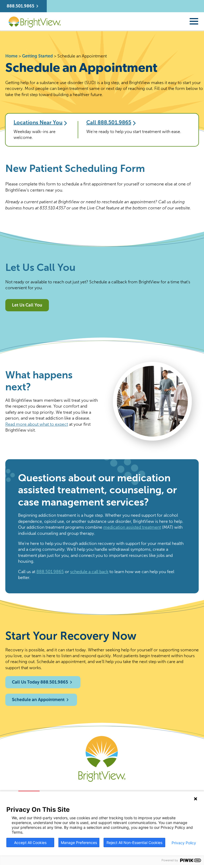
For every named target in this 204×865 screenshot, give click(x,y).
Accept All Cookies (30, 842)
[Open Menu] (194, 21)
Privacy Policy (184, 843)
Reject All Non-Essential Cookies (134, 842)
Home (11, 56)
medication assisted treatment (132, 527)
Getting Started (37, 56)
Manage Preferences (79, 842)
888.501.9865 (50, 571)
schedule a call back (89, 571)
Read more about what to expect (36, 424)
